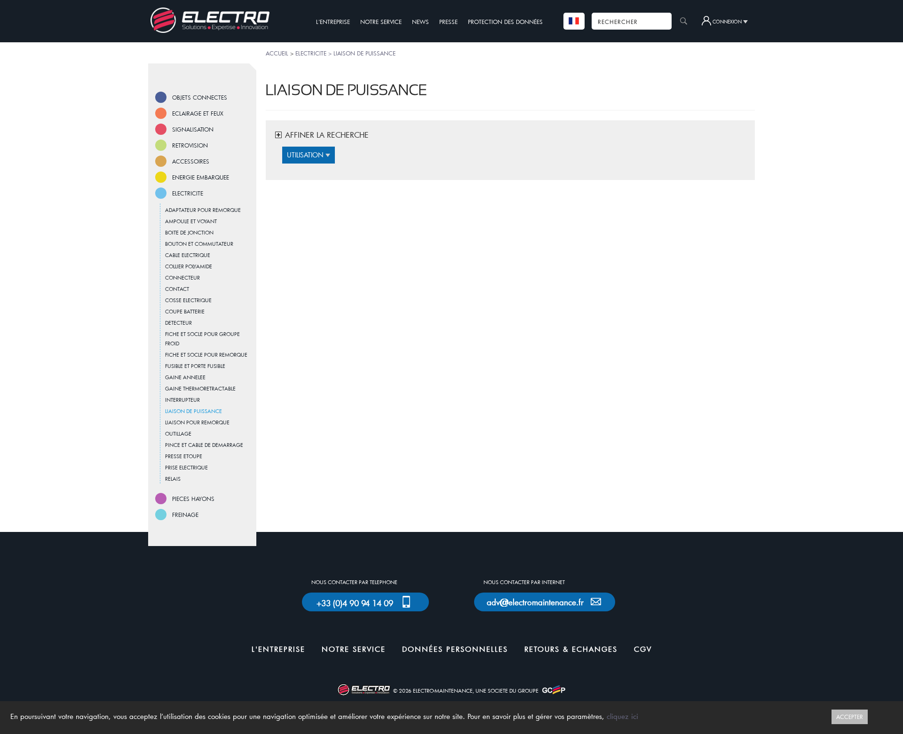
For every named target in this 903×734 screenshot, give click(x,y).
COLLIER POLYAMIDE (188, 266)
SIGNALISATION (193, 129)
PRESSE (448, 21)
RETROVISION (190, 145)
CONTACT (177, 288)
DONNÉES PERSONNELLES (455, 649)
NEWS (420, 21)
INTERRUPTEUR (182, 399)
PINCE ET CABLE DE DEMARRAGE (204, 444)
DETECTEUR (178, 322)
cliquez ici (622, 716)
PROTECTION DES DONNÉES (505, 21)
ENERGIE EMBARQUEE (200, 177)
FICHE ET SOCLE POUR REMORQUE (206, 354)
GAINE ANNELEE (185, 377)
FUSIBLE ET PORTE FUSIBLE (195, 365)
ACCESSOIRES (190, 161)
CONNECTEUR (182, 277)
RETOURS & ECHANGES (571, 649)
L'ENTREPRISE (333, 21)
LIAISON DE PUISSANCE (193, 410)
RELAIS (173, 478)
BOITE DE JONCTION (189, 232)
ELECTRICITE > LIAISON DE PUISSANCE (345, 53)
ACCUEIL (277, 53)
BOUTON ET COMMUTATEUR (199, 243)
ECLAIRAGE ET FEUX (197, 113)
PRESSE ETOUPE (183, 456)
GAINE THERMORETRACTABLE (200, 388)
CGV (643, 649)
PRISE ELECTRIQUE (186, 467)
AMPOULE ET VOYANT (191, 221)
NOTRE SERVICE (381, 21)
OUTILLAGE (178, 433)
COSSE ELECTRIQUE (188, 300)
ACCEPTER (849, 716)
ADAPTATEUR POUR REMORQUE (203, 209)
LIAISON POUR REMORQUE (197, 422)
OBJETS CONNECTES (199, 97)
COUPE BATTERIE (185, 311)
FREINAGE (185, 514)
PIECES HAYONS (193, 498)
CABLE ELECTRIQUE (187, 254)
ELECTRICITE (187, 193)
